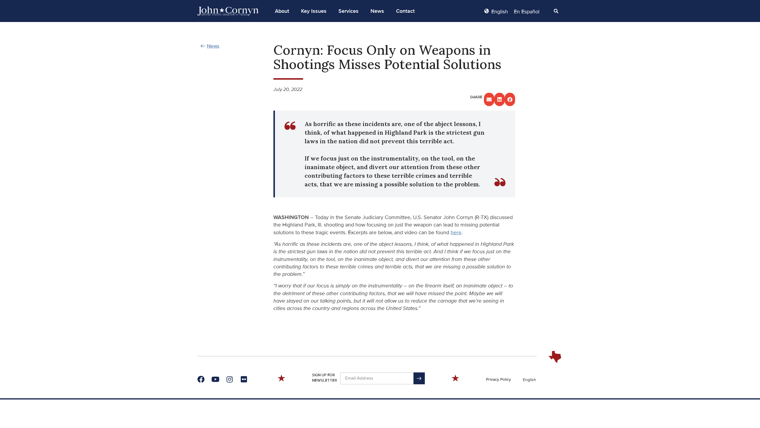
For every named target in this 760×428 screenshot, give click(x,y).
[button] (282, 11)
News (377, 11)
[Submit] (419, 378)
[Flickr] (244, 379)
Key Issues (314, 11)
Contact (405, 11)
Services (348, 11)
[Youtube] (215, 379)
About (282, 11)
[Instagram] (229, 379)
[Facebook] (201, 379)
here (456, 232)
